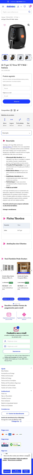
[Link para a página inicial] (3, 17)
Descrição (5, 133)
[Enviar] (16, 101)
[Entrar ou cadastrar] (19, 7)
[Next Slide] (31, 270)
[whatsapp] (11, 110)
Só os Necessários (16, 471)
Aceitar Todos (26, 471)
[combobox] (16, 12)
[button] (3, 6)
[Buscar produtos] (29, 12)
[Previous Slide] (1, 270)
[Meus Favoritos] (25, 6)
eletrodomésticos (7, 147)
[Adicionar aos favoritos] (5, 25)
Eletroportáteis (9, 17)
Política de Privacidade (10, 357)
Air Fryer (16, 17)
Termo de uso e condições (14, 460)
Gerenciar (7, 471)
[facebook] (14, 110)
